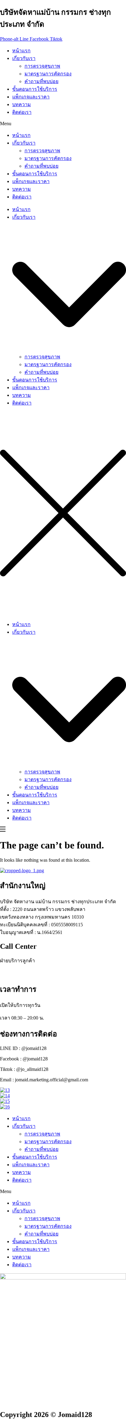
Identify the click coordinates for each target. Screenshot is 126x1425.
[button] (63, 123)
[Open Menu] (3, 829)
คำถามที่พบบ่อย (41, 81)
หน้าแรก (21, 50)
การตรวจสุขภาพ (42, 66)
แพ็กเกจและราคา (31, 96)
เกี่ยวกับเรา (23, 58)
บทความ (21, 104)
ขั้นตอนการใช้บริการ (34, 89)
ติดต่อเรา (21, 112)
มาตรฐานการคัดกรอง (48, 73)
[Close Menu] (63, 612)
